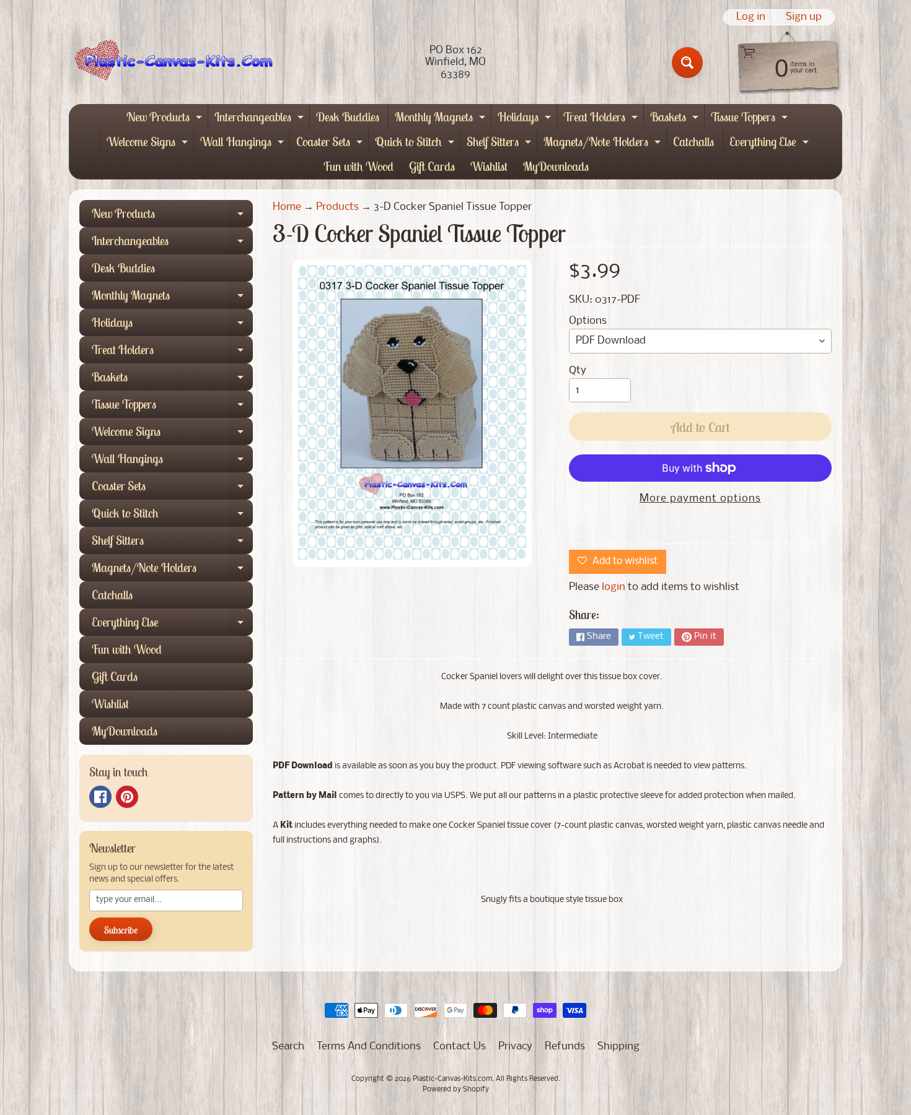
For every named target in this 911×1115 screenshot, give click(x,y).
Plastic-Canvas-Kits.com (452, 1079)
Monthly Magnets (441, 119)
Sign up (804, 17)
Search (288, 1046)
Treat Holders (602, 119)
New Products (165, 119)
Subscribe (121, 930)
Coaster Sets (331, 144)
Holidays (526, 119)
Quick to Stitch (416, 144)
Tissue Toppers (751, 119)
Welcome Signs (149, 144)
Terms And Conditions (369, 1046)
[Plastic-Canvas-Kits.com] (171, 62)
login (613, 587)
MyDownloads (556, 166)
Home (287, 207)
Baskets (676, 119)
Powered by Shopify (456, 1089)
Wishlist (489, 166)
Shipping (618, 1046)
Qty (577, 370)
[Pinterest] (127, 797)
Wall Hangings (243, 144)
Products (337, 207)
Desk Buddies (347, 116)
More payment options (700, 499)
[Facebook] (100, 797)
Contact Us (459, 1046)
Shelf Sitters (500, 144)
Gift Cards (432, 166)
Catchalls (693, 141)
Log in (750, 17)
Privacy (515, 1046)
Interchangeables (260, 119)
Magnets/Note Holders (604, 144)
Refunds (565, 1046)
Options (588, 321)
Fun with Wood (358, 166)
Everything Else (770, 144)
